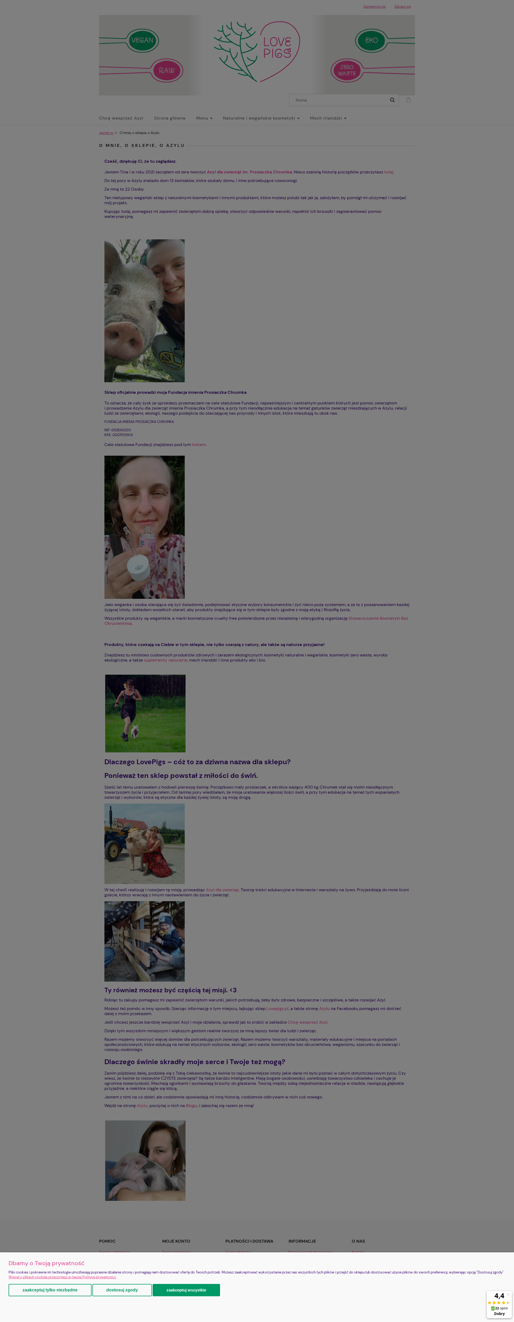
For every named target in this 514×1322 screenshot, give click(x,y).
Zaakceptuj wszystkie (186, 1290)
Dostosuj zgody (122, 1290)
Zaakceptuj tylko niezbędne (50, 1290)
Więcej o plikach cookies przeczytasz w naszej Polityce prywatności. (62, 1277)
